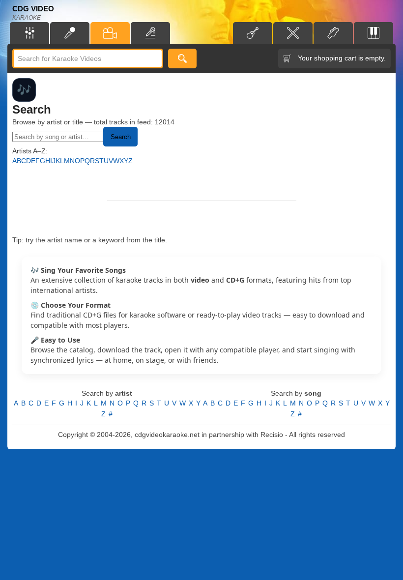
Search (121, 137)
